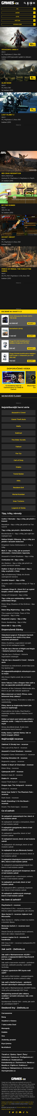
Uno (3, 1036)
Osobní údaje (24, 1102)
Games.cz (15, 1057)
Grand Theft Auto (18, 419)
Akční (17, 12)
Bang (4, 1017)
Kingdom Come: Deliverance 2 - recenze (18, 755)
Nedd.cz (30, 1062)
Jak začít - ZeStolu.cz (13, 949)
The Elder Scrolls (19, 440)
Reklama (4, 1102)
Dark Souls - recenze (10, 798)
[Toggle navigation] (33, 3)
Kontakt (4, 1104)
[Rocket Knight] (18, 225)
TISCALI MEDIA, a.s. (22, 1107)
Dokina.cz (23, 1065)
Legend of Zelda (18, 508)
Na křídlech (6, 1047)
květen (17, 20)
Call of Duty (18, 460)
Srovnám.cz (28, 1068)
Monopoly (6, 1028)
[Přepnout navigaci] (27, 3)
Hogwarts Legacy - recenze (13, 761)
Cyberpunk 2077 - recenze (12, 772)
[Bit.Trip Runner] (18, 193)
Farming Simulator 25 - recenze (14, 758)
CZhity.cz (5, 1068)
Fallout (18, 447)
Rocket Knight (8, 237)
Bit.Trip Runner (8, 205)
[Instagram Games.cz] (16, 1112)
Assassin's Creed (18, 412)
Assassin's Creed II (10, 49)
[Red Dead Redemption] (18, 161)
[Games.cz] (10, 3)
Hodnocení (17, 24)
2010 (17, 16)
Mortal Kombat (18, 494)
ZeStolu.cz (6, 1060)
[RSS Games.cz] (27, 1112)
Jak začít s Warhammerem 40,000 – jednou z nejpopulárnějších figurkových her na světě (18, 957)
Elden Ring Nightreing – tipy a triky (16, 610)
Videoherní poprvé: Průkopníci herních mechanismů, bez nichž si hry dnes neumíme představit (17, 637)
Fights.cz (14, 1065)
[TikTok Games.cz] (23, 1112)
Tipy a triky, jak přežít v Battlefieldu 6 (17, 530)
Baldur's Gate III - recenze (12, 775)
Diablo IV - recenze (9, 778)
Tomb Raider (18, 474)
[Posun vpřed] (33, 377)
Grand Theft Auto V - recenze (14, 782)
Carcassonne (7, 1013)
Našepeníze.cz (16, 1068)
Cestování (6, 1057)
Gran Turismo (18, 501)
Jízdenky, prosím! (9, 1040)
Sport (19, 1054)
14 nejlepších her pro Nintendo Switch (17, 850)
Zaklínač (18, 433)
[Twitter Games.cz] (13, 1112)
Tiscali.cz (5, 1054)
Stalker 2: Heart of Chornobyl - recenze (17, 765)
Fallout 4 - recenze (9, 789)
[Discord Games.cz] (20, 1112)
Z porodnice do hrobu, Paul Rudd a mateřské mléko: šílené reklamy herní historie (17, 713)
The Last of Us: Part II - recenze (14, 748)
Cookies (16, 1102)
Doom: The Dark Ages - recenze (15, 807)
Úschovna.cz (21, 1062)
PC (17, 9)
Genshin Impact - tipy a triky (13, 580)
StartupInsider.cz (9, 1071)
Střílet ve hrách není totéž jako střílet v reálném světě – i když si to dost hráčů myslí (17, 721)
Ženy (25, 1054)
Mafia (18, 426)
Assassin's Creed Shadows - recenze (17, 751)
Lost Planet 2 (8, 115)
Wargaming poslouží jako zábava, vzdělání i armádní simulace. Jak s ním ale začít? (17, 996)
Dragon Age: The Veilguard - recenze (17, 785)
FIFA (18, 481)
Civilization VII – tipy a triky (13, 560)
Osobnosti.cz (16, 1060)
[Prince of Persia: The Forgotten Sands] (18, 256)
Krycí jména (6, 1043)
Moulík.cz (5, 1065)
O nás (9, 1104)
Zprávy (13, 1054)
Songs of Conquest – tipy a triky (15, 595)
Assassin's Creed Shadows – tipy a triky (18, 556)
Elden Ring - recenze (10, 768)
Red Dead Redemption (11, 173)
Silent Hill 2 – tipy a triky (11, 626)
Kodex (31, 1102)
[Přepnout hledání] (24, 3)
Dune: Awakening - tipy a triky (14, 622)
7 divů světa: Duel (9, 1025)
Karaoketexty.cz (8, 1062)
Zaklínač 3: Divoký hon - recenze (15, 744)
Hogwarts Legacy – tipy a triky (14, 619)
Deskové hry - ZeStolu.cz (15, 1007)
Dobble (4, 1032)
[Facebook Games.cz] (9, 1112)
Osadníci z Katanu (9, 1021)
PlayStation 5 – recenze (11, 905)
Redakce (10, 1102)
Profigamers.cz (26, 1057)
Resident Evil (18, 487)
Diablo (18, 467)
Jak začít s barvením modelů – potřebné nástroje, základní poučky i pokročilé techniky (18, 965)
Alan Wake (6, 83)
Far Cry (18, 453)
